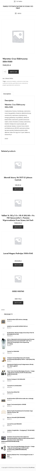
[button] (18, 13)
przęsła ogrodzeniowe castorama (11, 85)
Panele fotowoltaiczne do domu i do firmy (18, 7)
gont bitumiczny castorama (20, 83)
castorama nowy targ (22, 81)
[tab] (7, 94)
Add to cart (13, 72)
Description (7, 94)
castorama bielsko (11, 81)
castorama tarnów (7, 83)
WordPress (31, 467)
